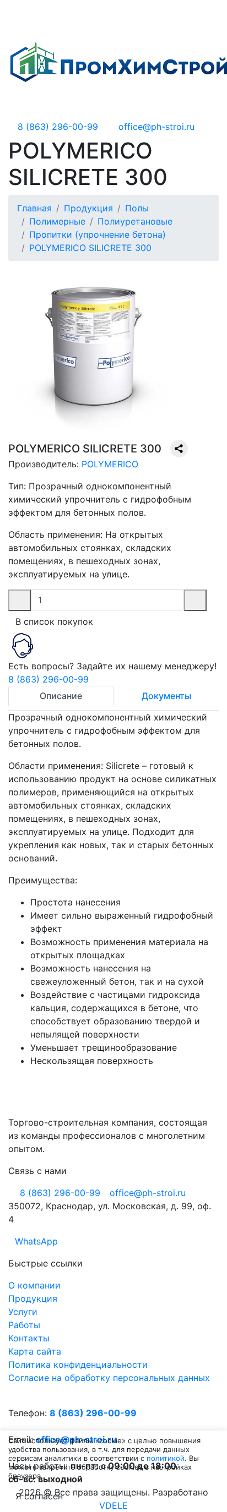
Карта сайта (34, 1351)
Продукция (32, 1298)
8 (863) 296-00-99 (48, 679)
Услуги (22, 1311)
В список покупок (54, 621)
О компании (34, 1285)
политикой (166, 1458)
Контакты (29, 1338)
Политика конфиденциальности (78, 1364)
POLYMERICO (110, 464)
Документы (166, 695)
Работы (24, 1324)
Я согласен (39, 1496)
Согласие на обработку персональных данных (109, 1377)
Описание (61, 695)
